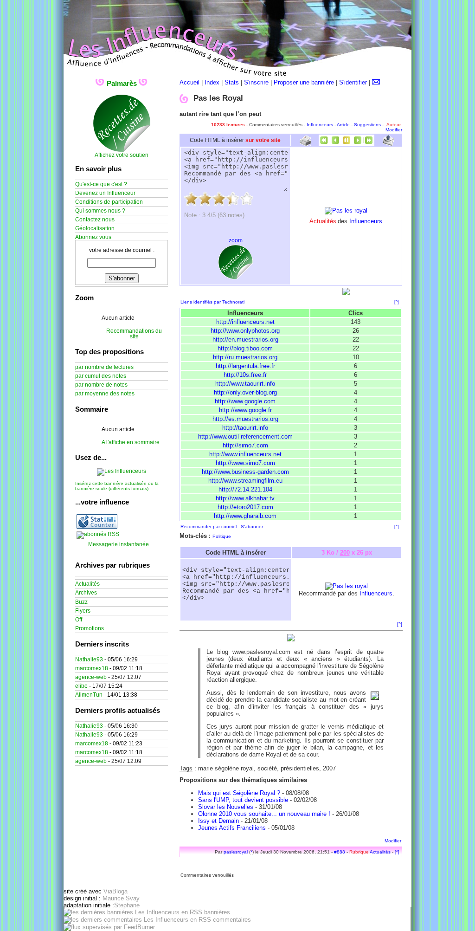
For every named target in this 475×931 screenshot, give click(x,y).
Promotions (89, 628)
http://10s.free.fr (245, 374)
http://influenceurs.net (245, 321)
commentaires (231, 919)
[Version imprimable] (305, 142)
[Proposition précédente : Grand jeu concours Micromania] (335, 143)
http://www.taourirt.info (245, 383)
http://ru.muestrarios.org (245, 357)
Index (212, 82)
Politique (221, 536)
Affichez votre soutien (121, 155)
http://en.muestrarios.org (245, 339)
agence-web (91, 677)
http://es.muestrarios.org (245, 418)
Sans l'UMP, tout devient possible (243, 799)
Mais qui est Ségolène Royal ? (239, 792)
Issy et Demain (218, 820)
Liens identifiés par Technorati (212, 301)
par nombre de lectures (104, 367)
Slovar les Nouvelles (225, 806)
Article (343, 124)
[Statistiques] (97, 527)
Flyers (82, 611)
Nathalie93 (89, 659)
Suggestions (367, 124)
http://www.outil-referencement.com (245, 436)
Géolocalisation (95, 228)
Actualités (380, 851)
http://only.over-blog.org (245, 392)
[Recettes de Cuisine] (122, 150)
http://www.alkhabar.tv (245, 498)
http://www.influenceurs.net (245, 454)
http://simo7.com (245, 445)
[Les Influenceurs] (121, 471)
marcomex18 (91, 668)
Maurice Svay (121, 898)
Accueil (189, 82)
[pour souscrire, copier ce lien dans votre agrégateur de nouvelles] (98, 534)
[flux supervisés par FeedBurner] (109, 927)
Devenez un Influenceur (105, 193)
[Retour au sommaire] (346, 143)
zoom (236, 240)
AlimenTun (89, 695)
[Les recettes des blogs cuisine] (235, 277)
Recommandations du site (134, 333)
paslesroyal (236, 851)
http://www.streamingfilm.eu (245, 480)
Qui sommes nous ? (100, 210)
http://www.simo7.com (245, 462)
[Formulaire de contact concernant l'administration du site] (376, 82)
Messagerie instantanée (118, 544)
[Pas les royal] (346, 210)
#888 (339, 851)
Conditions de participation (109, 202)
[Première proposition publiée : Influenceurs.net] (324, 143)
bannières (216, 912)
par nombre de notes (101, 385)
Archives (86, 592)
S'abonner (252, 526)
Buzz (81, 602)
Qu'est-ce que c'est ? (101, 184)
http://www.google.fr (245, 410)
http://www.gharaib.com (245, 515)
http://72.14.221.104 (245, 489)
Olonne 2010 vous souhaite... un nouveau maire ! (264, 813)
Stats (232, 82)
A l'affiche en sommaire (131, 442)
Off (78, 619)
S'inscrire (256, 82)
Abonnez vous (93, 237)
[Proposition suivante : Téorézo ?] (357, 143)
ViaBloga (115, 891)
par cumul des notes (100, 376)
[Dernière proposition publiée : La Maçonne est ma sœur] (368, 143)
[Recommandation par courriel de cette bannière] (388, 143)
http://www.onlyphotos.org (245, 330)
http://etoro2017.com (245, 507)
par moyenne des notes (105, 393)
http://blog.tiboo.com (245, 348)
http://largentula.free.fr (245, 365)
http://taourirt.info (245, 427)
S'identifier (353, 82)
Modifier (393, 129)
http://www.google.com (245, 401)
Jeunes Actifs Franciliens (232, 827)
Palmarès (122, 83)
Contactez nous (95, 219)
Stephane (127, 905)
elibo (81, 686)
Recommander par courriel (208, 526)
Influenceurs (320, 124)
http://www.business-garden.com (245, 471)
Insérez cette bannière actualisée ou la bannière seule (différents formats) (117, 486)
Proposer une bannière (304, 82)
